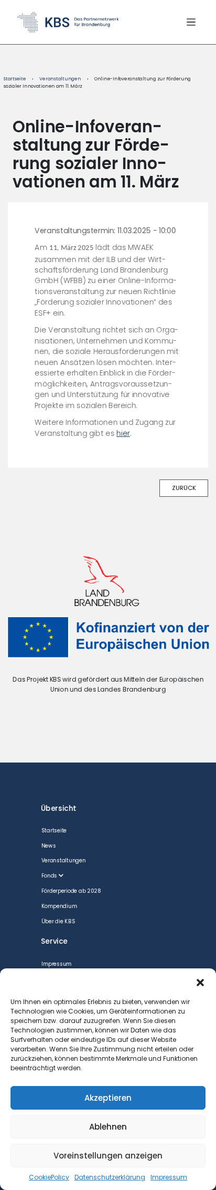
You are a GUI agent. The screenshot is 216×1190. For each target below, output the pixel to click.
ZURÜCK (184, 488)
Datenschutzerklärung (109, 1177)
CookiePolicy (49, 1177)
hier (123, 433)
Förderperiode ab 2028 (71, 891)
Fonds (49, 876)
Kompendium (59, 906)
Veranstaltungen (60, 79)
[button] (200, 981)
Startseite (15, 79)
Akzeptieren (108, 1097)
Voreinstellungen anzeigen (108, 1155)
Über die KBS (58, 921)
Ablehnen (108, 1126)
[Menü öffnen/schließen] (191, 21)
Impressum (168, 1177)
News (48, 846)
